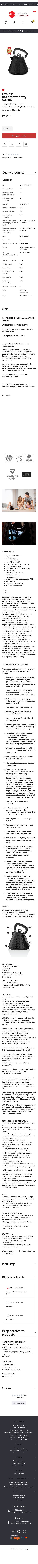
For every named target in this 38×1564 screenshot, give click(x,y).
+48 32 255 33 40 (8, 1374)
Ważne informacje (19, 1428)
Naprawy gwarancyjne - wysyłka (19, 1482)
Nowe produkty (19, 1448)
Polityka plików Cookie (19, 1466)
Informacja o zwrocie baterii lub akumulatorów (19, 1432)
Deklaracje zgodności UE (19, 1440)
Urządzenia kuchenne (10, 31)
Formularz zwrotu (19, 1453)
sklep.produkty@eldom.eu (28, 4)
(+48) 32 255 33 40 (7, 4)
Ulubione (19, 1500)
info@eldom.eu (7, 1376)
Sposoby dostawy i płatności (19, 1450)
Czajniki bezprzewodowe (28, 31)
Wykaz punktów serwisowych (19, 1484)
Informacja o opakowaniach (19, 1435)
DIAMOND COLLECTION (11, 352)
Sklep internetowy (18, 1549)
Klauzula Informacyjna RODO (19, 1430)
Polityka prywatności (19, 1463)
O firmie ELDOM (19, 1474)
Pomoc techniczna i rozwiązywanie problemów (19, 1487)
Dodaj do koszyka (19, 136)
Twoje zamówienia (19, 1495)
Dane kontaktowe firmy (19, 1425)
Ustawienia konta (19, 1497)
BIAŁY (25, 386)
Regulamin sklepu (19, 1461)
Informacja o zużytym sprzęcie (19, 1437)
